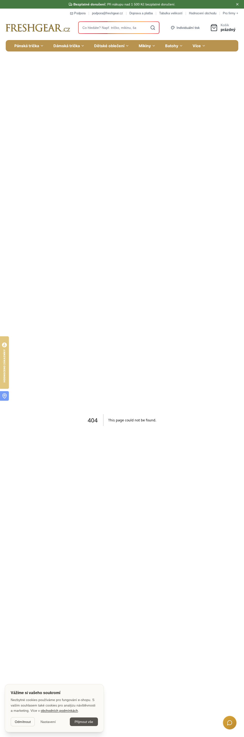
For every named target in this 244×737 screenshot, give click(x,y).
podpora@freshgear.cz (107, 13)
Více (197, 45)
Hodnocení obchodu (202, 13)
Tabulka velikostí (171, 13)
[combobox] (119, 27)
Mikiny (145, 45)
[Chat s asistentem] (229, 722)
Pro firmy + (230, 13)
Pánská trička (26, 45)
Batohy (171, 45)
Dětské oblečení (109, 45)
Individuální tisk (188, 28)
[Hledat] (152, 27)
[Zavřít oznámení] (237, 4)
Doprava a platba (141, 13)
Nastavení (48, 722)
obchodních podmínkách (59, 710)
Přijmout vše (84, 722)
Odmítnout (23, 722)
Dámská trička (66, 45)
